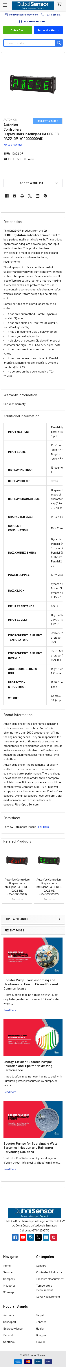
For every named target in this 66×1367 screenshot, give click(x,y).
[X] (30, 196)
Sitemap (8, 1292)
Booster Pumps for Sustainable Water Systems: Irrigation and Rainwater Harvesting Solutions (31, 1147)
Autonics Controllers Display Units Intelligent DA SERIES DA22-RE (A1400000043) (17, 887)
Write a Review (12, 144)
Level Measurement (48, 1296)
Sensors (41, 1265)
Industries (9, 1285)
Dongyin (41, 1335)
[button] (33, 183)
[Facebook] (6, 196)
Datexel (8, 1335)
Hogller (40, 1328)
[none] (33, 84)
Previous (4, 875)
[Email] (14, 196)
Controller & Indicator (49, 1272)
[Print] (22, 196)
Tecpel (40, 1315)
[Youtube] (23, 1237)
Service (7, 1272)
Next (61, 875)
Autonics (8, 1315)
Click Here (43, 826)
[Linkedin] (37, 196)
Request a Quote (48, 30)
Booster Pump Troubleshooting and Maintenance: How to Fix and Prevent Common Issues (30, 984)
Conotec (41, 1321)
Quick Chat (18, 30)
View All (40, 1341)
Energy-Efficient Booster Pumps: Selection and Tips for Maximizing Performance (27, 1066)
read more (9, 1010)
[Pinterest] (45, 196)
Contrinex (9, 1341)
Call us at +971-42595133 (34, 1230)
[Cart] (60, 4)
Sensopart (9, 1321)
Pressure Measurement (50, 1279)
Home (7, 1265)
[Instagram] (30, 1237)
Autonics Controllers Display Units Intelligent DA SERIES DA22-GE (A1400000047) (49, 887)
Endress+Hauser (13, 1328)
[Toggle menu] (5, 5)
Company (9, 1279)
